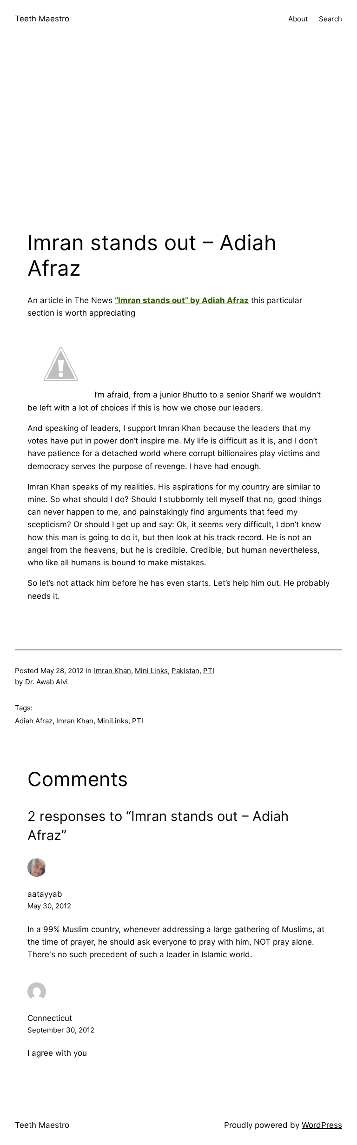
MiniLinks (112, 720)
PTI (208, 670)
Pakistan (185, 670)
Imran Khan (112, 670)
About (298, 18)
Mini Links (151, 670)
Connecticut (49, 1018)
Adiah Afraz (34, 720)
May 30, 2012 (49, 905)
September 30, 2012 (60, 1030)
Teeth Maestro (42, 18)
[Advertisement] (178, 137)
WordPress (322, 1125)
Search (330, 18)
